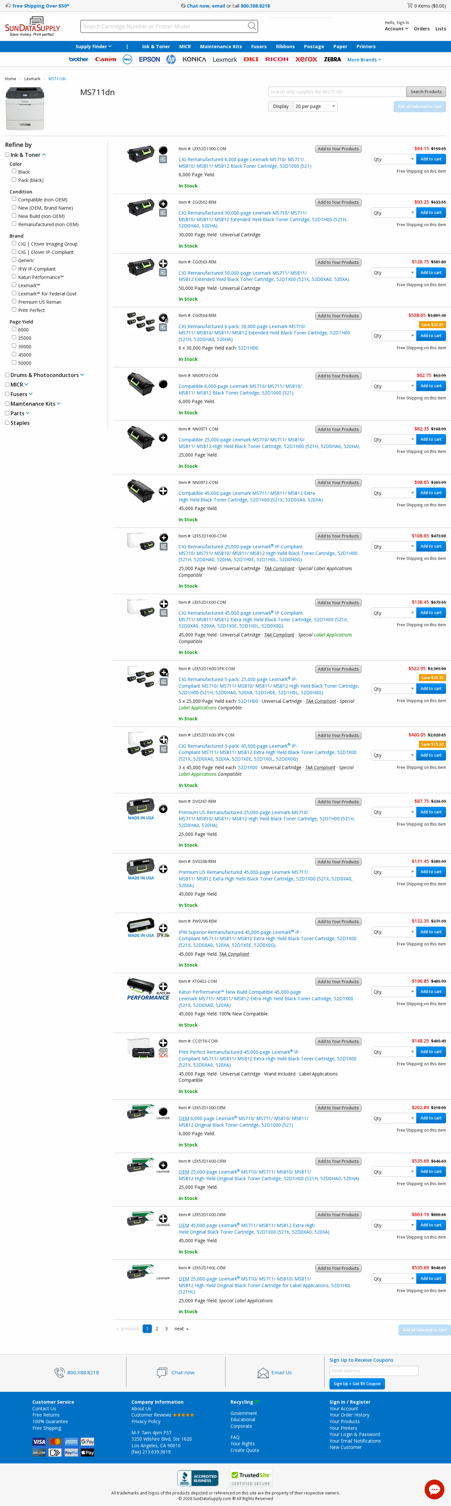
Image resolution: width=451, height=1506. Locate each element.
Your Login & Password (355, 1434)
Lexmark (32, 79)
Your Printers (343, 1428)
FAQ (235, 1437)
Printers (366, 46)
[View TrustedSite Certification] (251, 1478)
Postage (314, 46)
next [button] (179, 1328)
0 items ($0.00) (430, 6)
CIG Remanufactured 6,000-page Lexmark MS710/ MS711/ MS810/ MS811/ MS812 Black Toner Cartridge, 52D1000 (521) (245, 162)
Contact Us (44, 1408)
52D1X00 (248, 767)
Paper (340, 46)
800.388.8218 (255, 6)
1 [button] (147, 1328)
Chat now (198, 6)
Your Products (345, 1421)
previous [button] (130, 1328)
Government (243, 1413)
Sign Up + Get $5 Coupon (357, 1383)
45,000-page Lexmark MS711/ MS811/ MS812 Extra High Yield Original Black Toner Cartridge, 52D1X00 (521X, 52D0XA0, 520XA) (254, 1228)
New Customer (346, 1447)
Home (10, 79)
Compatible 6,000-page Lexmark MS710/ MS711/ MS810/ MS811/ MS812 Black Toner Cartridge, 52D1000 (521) (240, 389)
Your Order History (349, 1415)
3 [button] (166, 1328)
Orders (422, 28)
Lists (440, 28)
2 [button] (157, 1328)
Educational (242, 1419)
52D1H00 (248, 348)
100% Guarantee (50, 1421)
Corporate (241, 1426)
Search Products (426, 91)
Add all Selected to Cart (420, 106)
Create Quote (245, 1450)
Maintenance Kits (221, 46)
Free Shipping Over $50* (41, 6)
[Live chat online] (434, 1489)
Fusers (259, 46)
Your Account (344, 1408)
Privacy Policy (145, 1421)
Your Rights (242, 1443)
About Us (141, 1408)
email (218, 6)
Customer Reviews (152, 1415)
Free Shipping (46, 1428)
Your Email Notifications (355, 1441)
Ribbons (285, 46)
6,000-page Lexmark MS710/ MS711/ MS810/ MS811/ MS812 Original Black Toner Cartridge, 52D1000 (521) (243, 1121)
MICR (185, 46)
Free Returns (46, 1415)
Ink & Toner (156, 46)
